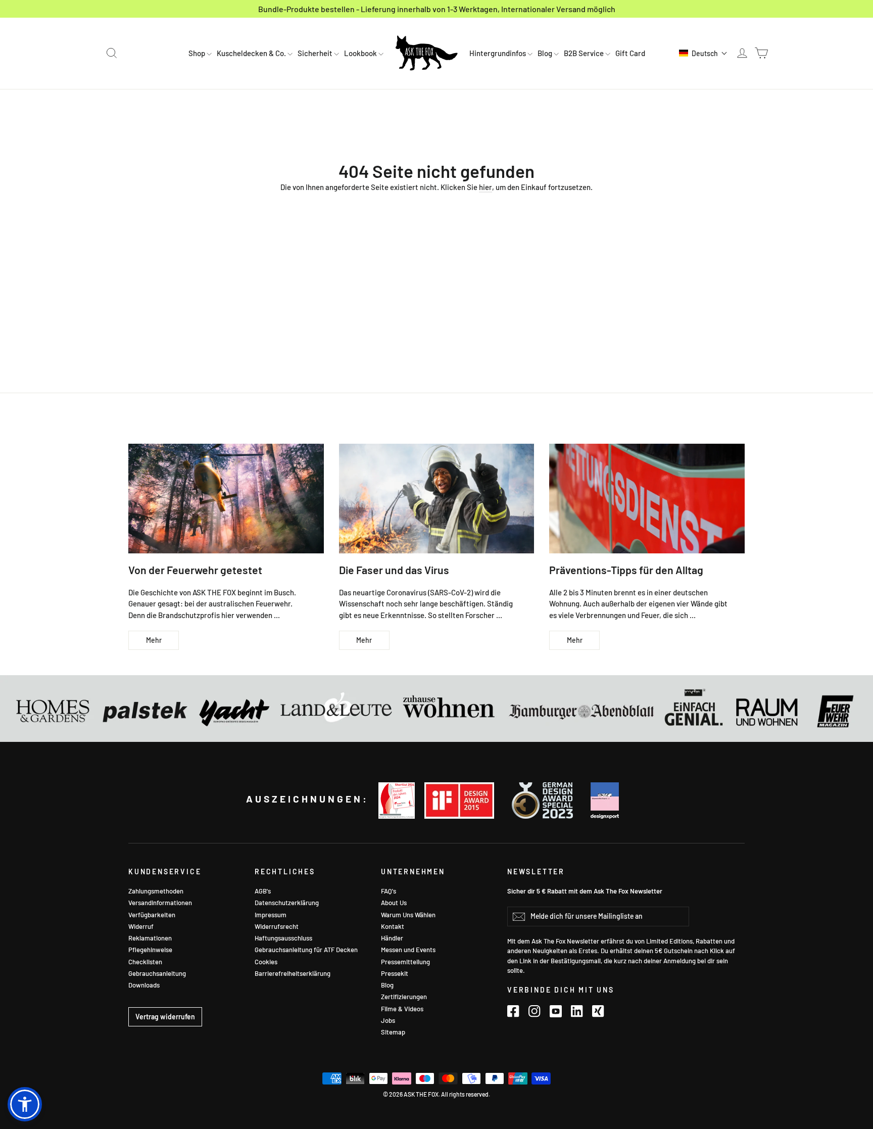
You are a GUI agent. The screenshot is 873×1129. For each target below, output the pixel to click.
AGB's (263, 891)
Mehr (154, 640)
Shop (197, 53)
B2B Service (584, 53)
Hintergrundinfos (498, 53)
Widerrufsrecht (277, 926)
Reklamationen (150, 938)
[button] (703, 53)
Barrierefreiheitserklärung (292, 973)
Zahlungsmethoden (155, 891)
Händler (392, 938)
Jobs (388, 1020)
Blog (546, 53)
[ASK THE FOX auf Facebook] (513, 1010)
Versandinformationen (160, 903)
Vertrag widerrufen (165, 1016)
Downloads (144, 985)
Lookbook (361, 53)
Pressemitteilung (405, 962)
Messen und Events (408, 950)
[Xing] (598, 1010)
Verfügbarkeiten (151, 915)
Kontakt (392, 926)
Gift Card (630, 53)
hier (485, 187)
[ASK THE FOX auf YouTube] (556, 1010)
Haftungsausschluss (283, 938)
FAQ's (388, 891)
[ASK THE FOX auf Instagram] (534, 1010)
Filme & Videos (402, 1009)
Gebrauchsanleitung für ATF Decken (306, 950)
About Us (394, 903)
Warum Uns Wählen (408, 915)
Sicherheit (316, 53)
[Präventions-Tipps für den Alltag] (647, 498)
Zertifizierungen (404, 997)
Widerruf (141, 926)
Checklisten (145, 962)
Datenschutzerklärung (287, 903)
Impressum (270, 915)
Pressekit (394, 973)
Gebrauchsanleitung (157, 973)
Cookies (266, 962)
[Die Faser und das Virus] (437, 498)
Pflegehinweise (150, 950)
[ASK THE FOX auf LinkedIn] (577, 1010)
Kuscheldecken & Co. (252, 53)
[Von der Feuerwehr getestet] (226, 498)
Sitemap (393, 1032)
